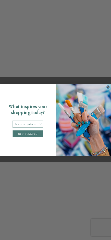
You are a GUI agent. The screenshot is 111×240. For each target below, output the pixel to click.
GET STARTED (28, 133)
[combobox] (27, 124)
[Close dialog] (108, 87)
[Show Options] (40, 124)
